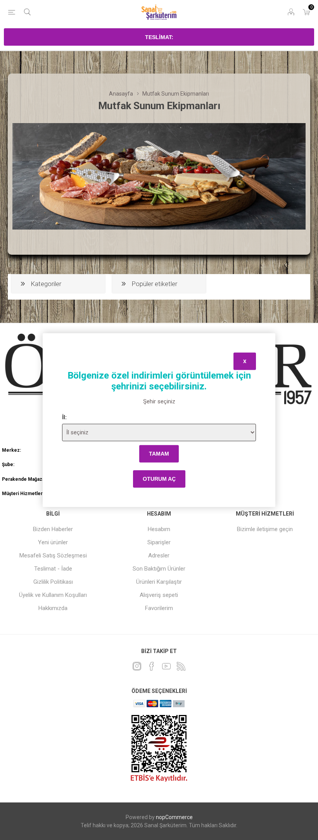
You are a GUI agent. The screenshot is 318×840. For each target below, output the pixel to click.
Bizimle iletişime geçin (265, 529)
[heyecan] (137, 666)
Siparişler (159, 542)
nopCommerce (174, 817)
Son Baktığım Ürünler (159, 568)
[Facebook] (151, 666)
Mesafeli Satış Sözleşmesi (53, 555)
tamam (159, 454)
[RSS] (181, 666)
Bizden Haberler (53, 529)
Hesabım (159, 529)
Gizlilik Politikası (53, 581)
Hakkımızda (52, 608)
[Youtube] (166, 666)
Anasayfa (121, 94)
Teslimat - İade (53, 568)
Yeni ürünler (53, 542)
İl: (64, 416)
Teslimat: (159, 37)
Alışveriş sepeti (159, 594)
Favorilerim (159, 608)
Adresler (158, 555)
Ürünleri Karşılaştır (159, 581)
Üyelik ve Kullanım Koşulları (53, 594)
